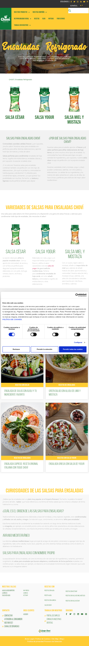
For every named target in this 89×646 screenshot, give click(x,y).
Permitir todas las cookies (73, 349)
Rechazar (16, 349)
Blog (61, 639)
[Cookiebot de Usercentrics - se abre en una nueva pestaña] (77, 295)
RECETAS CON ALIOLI (49, 590)
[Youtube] (84, 1)
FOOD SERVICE (61, 19)
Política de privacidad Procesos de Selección (44, 641)
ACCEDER (25, 614)
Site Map (55, 639)
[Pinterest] (86, 614)
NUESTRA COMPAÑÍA (38, 12)
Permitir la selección (44, 349)
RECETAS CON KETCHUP (71, 591)
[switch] (33, 334)
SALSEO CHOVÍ (48, 605)
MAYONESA (26, 590)
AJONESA (25, 593)
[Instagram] (77, 1)
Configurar (78, 342)
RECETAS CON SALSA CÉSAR (73, 601)
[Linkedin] (78, 614)
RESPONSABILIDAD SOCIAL (21, 19)
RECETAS (36, 19)
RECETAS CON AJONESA (50, 600)
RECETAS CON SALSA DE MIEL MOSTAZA (75, 596)
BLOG (43, 19)
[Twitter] (74, 1)
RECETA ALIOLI (48, 595)
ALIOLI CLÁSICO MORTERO (8, 590)
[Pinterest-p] (87, 1)
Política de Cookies (42, 639)
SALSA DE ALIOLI (6, 595)
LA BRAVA (4, 593)
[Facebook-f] (71, 1)
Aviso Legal (29, 639)
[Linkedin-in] (80, 1)
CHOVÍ (11, 80)
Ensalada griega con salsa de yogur (66, 464)
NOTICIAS (51, 19)
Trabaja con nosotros (21, 25)
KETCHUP (25, 595)
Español (73, 5)
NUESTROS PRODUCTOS (20, 12)
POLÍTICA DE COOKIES (12, 319)
